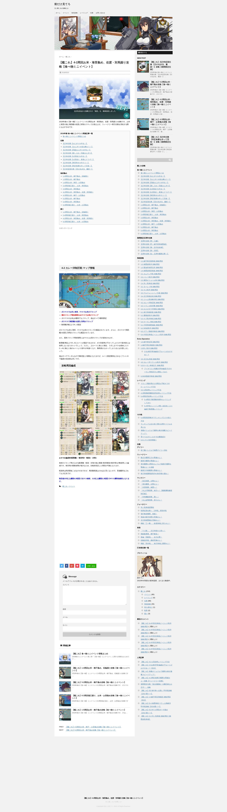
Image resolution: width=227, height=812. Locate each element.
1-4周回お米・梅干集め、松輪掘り (75, 176)
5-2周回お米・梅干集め (71, 198)
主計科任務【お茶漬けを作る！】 (75, 156)
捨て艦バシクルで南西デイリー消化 (154, 450)
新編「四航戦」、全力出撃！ (151, 537)
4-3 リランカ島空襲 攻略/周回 (152, 306)
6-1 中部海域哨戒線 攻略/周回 (152, 325)
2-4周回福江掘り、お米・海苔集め (75, 186)
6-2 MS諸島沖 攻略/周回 (150, 328)
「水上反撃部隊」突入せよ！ (151, 500)
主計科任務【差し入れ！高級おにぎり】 (78, 153)
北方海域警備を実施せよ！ (151, 520)
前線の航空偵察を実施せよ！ (151, 517)
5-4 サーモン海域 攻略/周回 (151, 322)
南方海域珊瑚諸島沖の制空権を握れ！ (155, 473)
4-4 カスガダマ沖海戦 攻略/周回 (152, 309)
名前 (64, 609)
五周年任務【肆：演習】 (150, 251)
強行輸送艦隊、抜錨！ (149, 514)
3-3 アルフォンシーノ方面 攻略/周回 (154, 293)
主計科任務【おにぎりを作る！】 (75, 143)
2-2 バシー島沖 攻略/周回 (150, 277)
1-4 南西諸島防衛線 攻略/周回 (152, 271)
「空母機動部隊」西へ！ (150, 497)
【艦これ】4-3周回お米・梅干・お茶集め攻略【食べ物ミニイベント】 (93, 727)
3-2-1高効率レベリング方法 (151, 390)
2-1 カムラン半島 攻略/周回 (151, 274)
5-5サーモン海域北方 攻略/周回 (152, 365)
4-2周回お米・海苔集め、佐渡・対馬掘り (78, 192)
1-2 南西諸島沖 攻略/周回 (150, 264)
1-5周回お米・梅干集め (71, 179)
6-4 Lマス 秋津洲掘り (149, 440)
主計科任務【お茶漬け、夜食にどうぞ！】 (78, 159)
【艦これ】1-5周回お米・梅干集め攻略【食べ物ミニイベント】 (99, 710)
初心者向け (148, 607)
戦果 (146, 610)
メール (65, 617)
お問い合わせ (100, 13)
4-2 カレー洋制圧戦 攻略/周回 (152, 303)
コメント (66, 585)
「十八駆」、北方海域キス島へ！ (153, 531)
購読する (143, 52)
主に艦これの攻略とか (113, 802)
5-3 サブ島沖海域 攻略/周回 (151, 319)
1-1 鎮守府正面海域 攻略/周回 (152, 261)
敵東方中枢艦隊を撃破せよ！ (151, 470)
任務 (91, 13)
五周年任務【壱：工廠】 (150, 241)
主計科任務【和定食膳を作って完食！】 (78, 166)
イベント (66, 13)
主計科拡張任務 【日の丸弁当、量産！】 (78, 169)
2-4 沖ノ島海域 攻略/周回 (150, 283)
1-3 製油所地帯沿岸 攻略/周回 (152, 267)
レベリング (84, 13)
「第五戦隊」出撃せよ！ (150, 481)
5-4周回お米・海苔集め (71, 202)
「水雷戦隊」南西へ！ (149, 487)
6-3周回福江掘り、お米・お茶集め (75, 205)
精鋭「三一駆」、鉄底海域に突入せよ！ (155, 523)
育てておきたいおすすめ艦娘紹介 (153, 437)
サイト (65, 625)
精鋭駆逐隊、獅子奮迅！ (150, 534)
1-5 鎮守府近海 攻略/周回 (150, 342)
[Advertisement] (79, 246)
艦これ (64, 486)
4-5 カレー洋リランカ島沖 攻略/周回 (154, 362)
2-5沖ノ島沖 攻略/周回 (149, 348)
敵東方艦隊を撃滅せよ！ (150, 461)
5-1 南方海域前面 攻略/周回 (151, 312)
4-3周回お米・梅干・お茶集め (74, 195)
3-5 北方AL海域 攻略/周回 (150, 359)
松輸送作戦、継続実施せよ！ (151, 540)
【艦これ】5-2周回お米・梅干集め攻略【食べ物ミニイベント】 (99, 682)
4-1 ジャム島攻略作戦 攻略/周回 (152, 299)
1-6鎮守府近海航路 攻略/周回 (151, 345)
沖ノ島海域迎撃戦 (147, 507)
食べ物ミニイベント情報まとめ (74, 136)
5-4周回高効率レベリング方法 (152, 396)
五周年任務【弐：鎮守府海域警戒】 (154, 244)
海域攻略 (74, 13)
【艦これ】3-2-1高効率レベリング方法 (155, 662)
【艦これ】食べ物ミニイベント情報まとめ (90, 654)
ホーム (58, 13)
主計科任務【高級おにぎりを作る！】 (77, 150)
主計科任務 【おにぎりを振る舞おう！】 (78, 147)
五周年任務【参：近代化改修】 (152, 247)
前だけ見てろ (62, 4)
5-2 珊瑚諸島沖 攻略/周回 (150, 315)
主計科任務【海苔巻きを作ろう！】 (76, 163)
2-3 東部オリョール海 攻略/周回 (152, 280)
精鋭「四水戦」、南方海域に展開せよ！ (155, 543)
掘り (146, 614)
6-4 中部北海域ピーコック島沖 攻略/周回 (156, 334)
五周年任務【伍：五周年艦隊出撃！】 (155, 254)
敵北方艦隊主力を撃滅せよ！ (151, 458)
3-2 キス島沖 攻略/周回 (149, 290)
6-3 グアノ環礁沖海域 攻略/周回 (152, 331)
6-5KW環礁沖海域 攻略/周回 (151, 376)
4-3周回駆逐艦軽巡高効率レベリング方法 (156, 393)
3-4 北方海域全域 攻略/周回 (151, 296)
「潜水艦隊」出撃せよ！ (150, 484)
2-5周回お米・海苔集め (71, 189)
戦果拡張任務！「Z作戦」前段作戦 (154, 511)
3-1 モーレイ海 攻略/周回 (150, 287)
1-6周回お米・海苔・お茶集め (74, 182)
